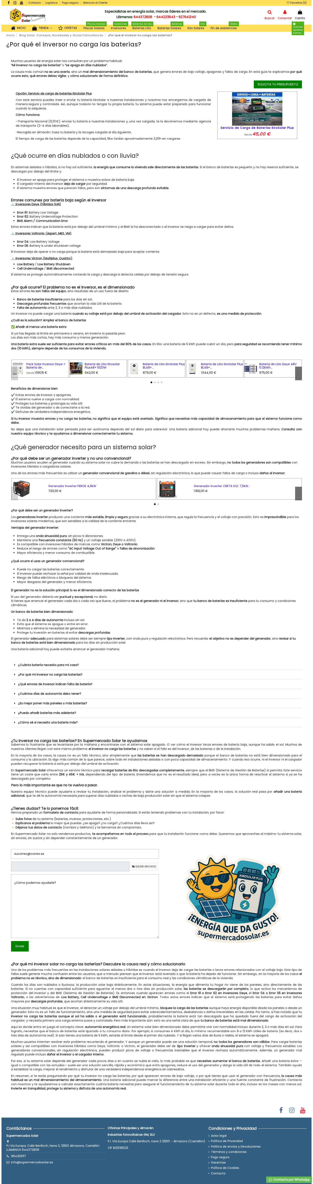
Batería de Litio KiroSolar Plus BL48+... (164, 366)
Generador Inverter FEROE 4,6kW (72, 486)
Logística (51, 2)
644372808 (143, 16)
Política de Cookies (225, 1168)
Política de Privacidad (227, 1141)
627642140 (187, 16)
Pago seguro (70, 2)
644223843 (165, 16)
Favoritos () (298, 2)
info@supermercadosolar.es (32, 1162)
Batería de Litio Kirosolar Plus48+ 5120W (102, 366)
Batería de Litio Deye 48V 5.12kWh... (278, 366)
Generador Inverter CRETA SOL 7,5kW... (222, 486)
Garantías (218, 1163)
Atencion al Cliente (95, 2)
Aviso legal (219, 1136)
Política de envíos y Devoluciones (236, 1147)
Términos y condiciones (229, 1152)
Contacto (35, 2)
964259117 (18, 1156)
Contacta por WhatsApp (291, 1179)
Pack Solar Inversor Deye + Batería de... (45, 366)
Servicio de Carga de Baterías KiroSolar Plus (257, 128)
